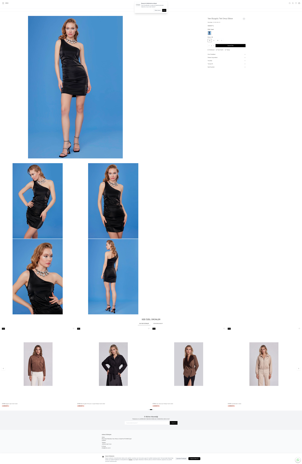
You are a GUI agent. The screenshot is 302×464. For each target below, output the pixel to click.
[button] (209, 33)
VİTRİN (4, 403)
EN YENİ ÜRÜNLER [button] (144, 323)
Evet (164, 10)
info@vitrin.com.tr (106, 448)
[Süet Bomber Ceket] (263, 364)
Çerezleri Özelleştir (181, 458)
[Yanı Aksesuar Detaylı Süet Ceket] (188, 364)
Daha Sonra (158, 10)
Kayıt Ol (174, 423)
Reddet (130, 459)
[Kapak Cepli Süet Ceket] (38, 364)
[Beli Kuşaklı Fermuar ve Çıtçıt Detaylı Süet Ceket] (113, 364)
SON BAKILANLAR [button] (158, 323)
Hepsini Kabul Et (194, 458)
